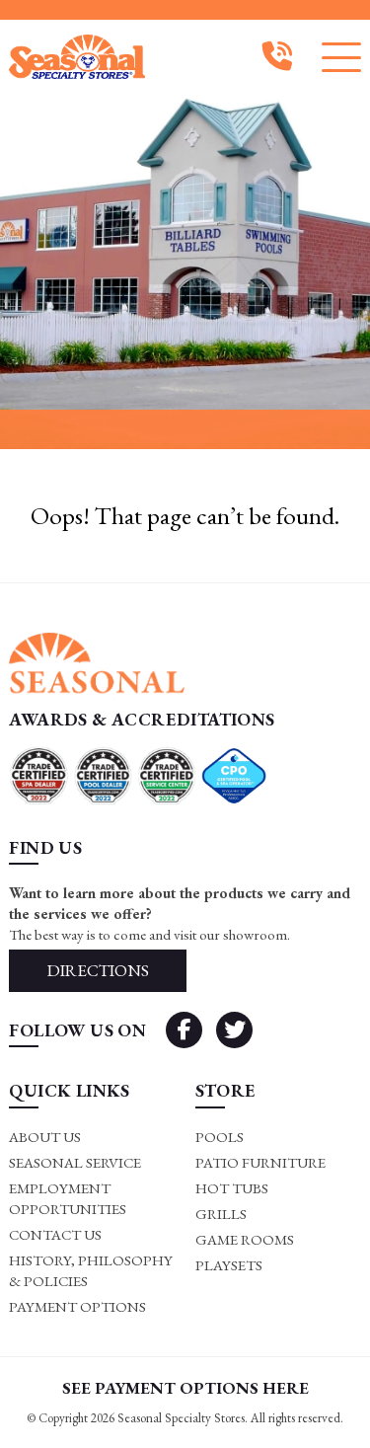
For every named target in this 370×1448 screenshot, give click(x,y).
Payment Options (77, 1306)
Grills (221, 1213)
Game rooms (244, 1239)
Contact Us (55, 1234)
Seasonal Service (75, 1162)
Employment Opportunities (67, 1198)
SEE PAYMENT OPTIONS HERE (185, 1388)
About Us (45, 1136)
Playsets (228, 1265)
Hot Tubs (231, 1188)
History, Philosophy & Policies (91, 1270)
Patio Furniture (260, 1162)
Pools (219, 1136)
